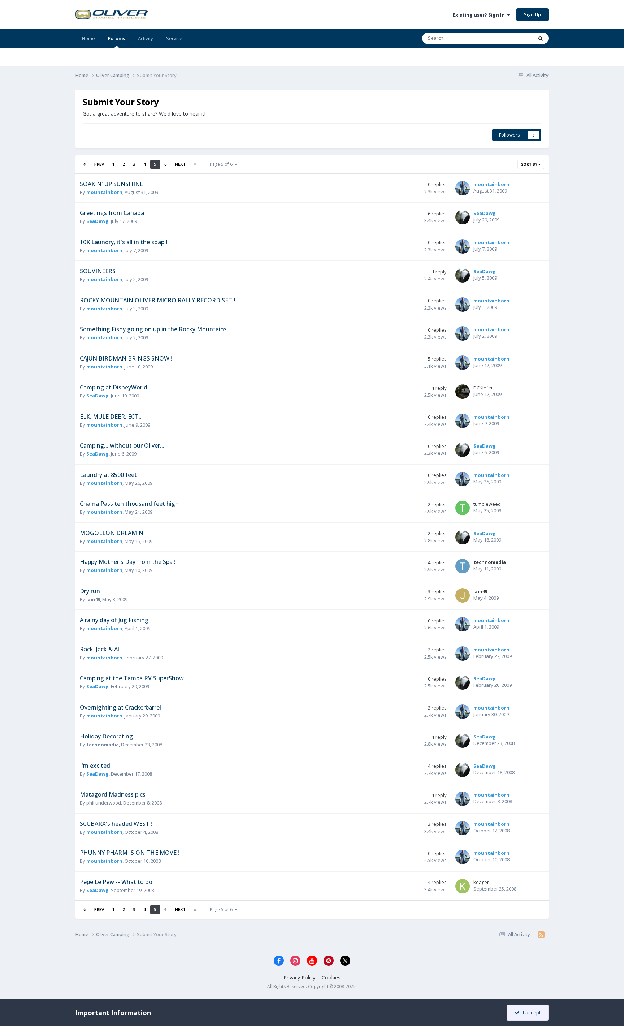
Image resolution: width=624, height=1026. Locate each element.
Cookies (331, 977)
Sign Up (532, 14)
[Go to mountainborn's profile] (462, 188)
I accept (530, 1012)
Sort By (529, 164)
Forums (116, 38)
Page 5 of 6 (222, 164)
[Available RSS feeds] (541, 935)
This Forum (511, 38)
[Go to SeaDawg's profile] (462, 217)
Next (180, 164)
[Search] (541, 38)
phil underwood (103, 802)
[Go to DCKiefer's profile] (462, 391)
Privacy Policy (299, 977)
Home (88, 38)
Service (174, 38)
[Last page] (195, 164)
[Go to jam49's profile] (462, 595)
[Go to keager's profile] (462, 886)
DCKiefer (483, 387)
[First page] (85, 164)
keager (481, 882)
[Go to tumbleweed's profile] (462, 508)
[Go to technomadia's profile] (462, 566)
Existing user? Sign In (480, 15)
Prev (99, 164)
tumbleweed (487, 504)
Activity (145, 38)
